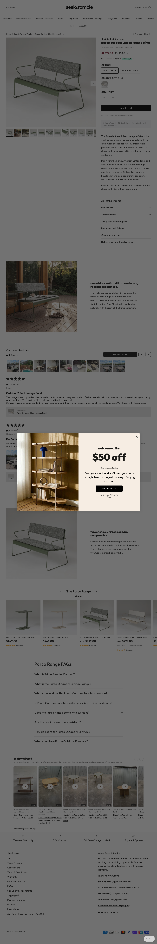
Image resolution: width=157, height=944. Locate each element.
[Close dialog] (137, 437)
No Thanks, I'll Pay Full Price (109, 496)
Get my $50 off (109, 488)
